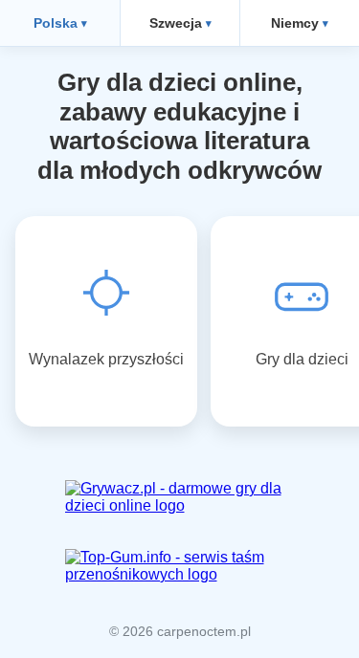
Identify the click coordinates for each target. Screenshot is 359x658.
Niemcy (295, 23)
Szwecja (175, 23)
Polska (56, 23)
